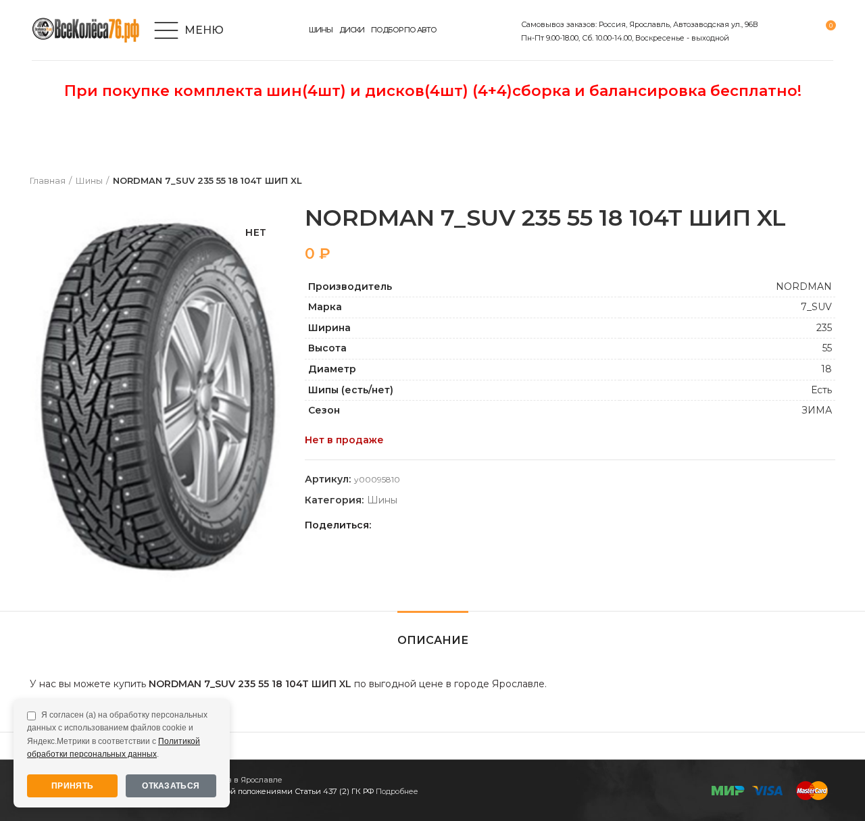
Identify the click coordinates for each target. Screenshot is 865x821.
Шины (89, 180)
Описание (432, 640)
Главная (48, 180)
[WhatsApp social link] (431, 525)
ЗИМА (816, 410)
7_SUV (816, 307)
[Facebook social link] (385, 525)
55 (827, 348)
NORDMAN (804, 286)
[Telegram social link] (462, 525)
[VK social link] (447, 525)
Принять (72, 786)
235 (824, 328)
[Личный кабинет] (777, 30)
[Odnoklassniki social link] (416, 525)
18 (826, 369)
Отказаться (170, 786)
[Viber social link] (478, 525)
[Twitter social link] (400, 525)
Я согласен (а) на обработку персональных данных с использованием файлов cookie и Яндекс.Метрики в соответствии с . (117, 734)
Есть (821, 390)
